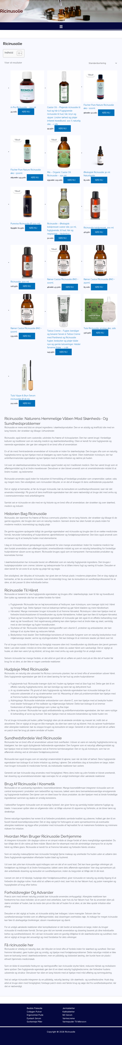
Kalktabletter (68, 1011)
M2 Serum (67, 1015)
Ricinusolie (70, 1032)
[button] (61, 26)
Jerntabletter (68, 1008)
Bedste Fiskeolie (34, 1008)
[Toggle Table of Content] (18, 53)
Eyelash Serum (34, 1018)
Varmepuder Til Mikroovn (74, 1021)
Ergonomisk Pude (35, 1015)
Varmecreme (68, 1018)
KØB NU (26, 111)
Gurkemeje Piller (34, 1021)
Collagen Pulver (34, 1011)
